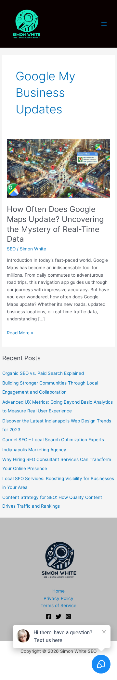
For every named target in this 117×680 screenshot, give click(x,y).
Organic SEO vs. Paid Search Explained (43, 373)
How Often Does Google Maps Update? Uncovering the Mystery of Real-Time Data (55, 224)
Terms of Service (58, 605)
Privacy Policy (58, 598)
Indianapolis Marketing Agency (34, 449)
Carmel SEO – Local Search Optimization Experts (53, 439)
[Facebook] (49, 616)
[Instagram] (68, 616)
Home (58, 591)
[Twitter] (58, 616)
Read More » (20, 333)
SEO (11, 248)
